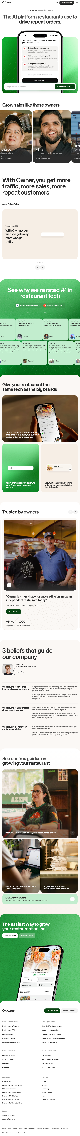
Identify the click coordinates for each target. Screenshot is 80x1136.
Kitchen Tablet (47, 1063)
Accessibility (64, 1128)
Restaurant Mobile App (10, 1096)
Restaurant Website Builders (12, 1103)
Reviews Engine (8, 1038)
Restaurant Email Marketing (11, 1092)
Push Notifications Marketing (54, 1038)
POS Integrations (49, 1067)
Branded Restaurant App (52, 1026)
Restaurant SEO (8, 1030)
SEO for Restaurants (9, 1089)
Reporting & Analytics (50, 1059)
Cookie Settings (6, 1129)
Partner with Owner (48, 1099)
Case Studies (6, 1082)
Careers (44, 1085)
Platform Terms (55, 1128)
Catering (5, 1067)
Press (43, 1096)
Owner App (46, 1055)
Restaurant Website (10, 1026)
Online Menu (7, 1034)
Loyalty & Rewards (49, 1042)
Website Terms (23, 1128)
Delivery (5, 1063)
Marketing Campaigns (51, 1030)
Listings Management (11, 1042)
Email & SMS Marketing (51, 1034)
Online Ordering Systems (10, 1099)
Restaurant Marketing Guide (12, 1085)
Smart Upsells (8, 1059)
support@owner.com (9, 1119)
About (44, 1082)
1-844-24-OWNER (8, 1115)
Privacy (15, 1128)
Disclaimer (31, 1128)
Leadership (45, 1089)
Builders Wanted (47, 1092)
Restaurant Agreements (42, 1128)
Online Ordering (8, 1055)
